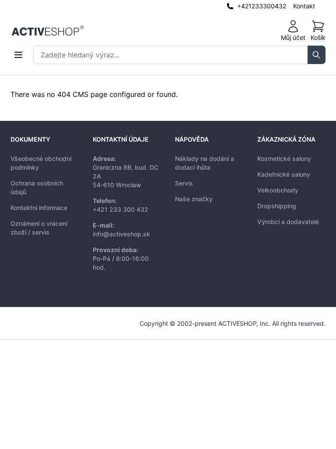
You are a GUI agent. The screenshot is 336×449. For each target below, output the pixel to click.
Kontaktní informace (38, 207)
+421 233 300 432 (120, 209)
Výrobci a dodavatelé (288, 221)
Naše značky (194, 199)
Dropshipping (276, 206)
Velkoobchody (277, 190)
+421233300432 (261, 6)
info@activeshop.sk (121, 234)
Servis (184, 183)
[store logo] (47, 30)
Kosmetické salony (284, 158)
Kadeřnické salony (283, 174)
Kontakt (304, 6)
